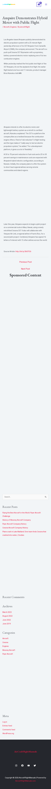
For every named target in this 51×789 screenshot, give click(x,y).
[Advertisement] (25, 101)
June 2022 (6, 620)
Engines (13, 27)
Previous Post (25, 262)
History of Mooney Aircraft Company (16, 520)
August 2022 (7, 616)
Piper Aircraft (7, 654)
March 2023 (7, 612)
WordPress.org (8, 733)
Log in (4, 722)
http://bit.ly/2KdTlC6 (23, 251)
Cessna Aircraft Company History (15, 527)
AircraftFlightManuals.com (25, 781)
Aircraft (7, 27)
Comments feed (8, 729)
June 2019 (6, 623)
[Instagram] (16, 765)
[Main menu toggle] (46, 4)
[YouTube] (28, 765)
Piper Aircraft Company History (14, 524)
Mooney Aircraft (8, 650)
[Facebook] (22, 765)
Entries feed (7, 725)
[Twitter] (35, 765)
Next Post (25, 268)
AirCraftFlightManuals (25, 751)
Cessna (5, 642)
